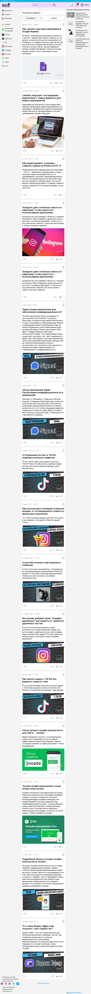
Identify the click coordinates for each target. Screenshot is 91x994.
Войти (86, 5)
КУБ (11, 991)
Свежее (54, 18)
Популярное (34, 18)
